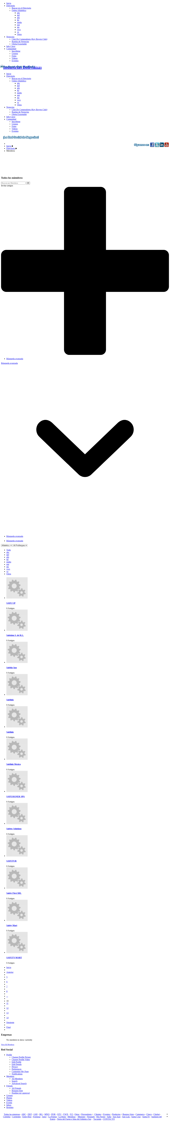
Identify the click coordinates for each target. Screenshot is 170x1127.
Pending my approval (21, 1093)
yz (18, 32)
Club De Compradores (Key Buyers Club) (29, 39)
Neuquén (91, 1117)
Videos (15, 58)
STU (59, 1114)
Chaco (149, 1114)
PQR (53, 1114)
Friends (9, 1086)
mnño (19, 22)
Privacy (15, 1067)
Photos (9, 1098)
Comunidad (11, 49)
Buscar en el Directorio (21, 8)
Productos (116, 1114)
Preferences (16, 1069)
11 (7, 1003)
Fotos (14, 56)
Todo (8, 550)
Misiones (81, 1117)
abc (18, 13)
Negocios (10, 37)
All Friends (16, 1088)
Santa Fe (146, 1117)
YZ (71, 1114)
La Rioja (62, 1117)
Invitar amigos (7, 185)
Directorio (10, 6)
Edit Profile (16, 1062)
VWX (65, 1114)
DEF (30, 1114)
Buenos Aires (128, 1114)
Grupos (15, 53)
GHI (35, 1114)
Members (10, 1076)
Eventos (15, 61)
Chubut (156, 1114)
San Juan (116, 1117)
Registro (9, 1107)
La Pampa (52, 1117)
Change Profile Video (21, 1059)
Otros (19, 34)
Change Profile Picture (21, 1057)
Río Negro (100, 1117)
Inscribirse (16, 51)
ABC (24, 1114)
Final (8, 1027)
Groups (9, 1095)
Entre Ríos (26, 1117)
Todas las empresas (12, 1114)
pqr (18, 25)
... (7, 996)
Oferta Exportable (19, 44)
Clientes (97, 1114)
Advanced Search (19, 1083)
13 (7, 1013)
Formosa (36, 1117)
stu (18, 27)
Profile (9, 1055)
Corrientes (16, 1117)
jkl (18, 20)
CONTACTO (109, 1119)
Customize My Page (20, 1071)
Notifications (17, 1074)
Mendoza (71, 1117)
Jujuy (44, 1117)
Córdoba (6, 1117)
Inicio (8, 3)
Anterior (9, 972)
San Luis (126, 1117)
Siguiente (10, 1022)
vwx (19, 29)
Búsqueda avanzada (14, 359)
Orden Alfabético (19, 10)
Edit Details (17, 1064)
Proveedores (86, 1114)
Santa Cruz (136, 1117)
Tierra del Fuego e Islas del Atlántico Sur (74, 1119)
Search (14, 1081)
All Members (17, 1079)
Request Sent (17, 1091)
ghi (18, 17)
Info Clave (10, 46)
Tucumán (97, 1119)
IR (28, 183)
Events (9, 1102)
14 (7, 1018)
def (18, 15)
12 (7, 1008)
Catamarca (140, 1114)
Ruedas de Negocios (20, 41)
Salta (109, 1117)
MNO (47, 1114)
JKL (41, 1114)
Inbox (8, 1105)
